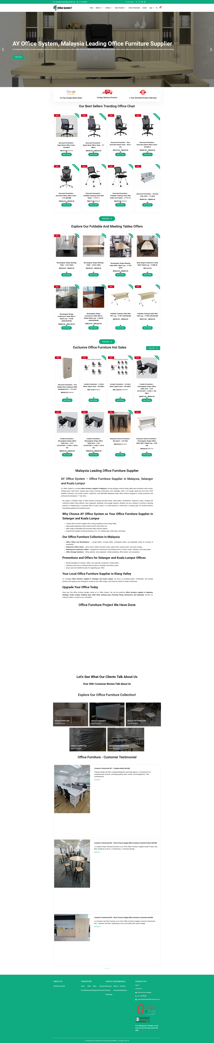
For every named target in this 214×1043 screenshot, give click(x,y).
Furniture (107, 8)
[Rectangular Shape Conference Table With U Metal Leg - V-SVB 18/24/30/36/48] (66, 297)
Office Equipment (98, 655)
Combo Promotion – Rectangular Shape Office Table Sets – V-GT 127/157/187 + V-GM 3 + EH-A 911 (93, 443)
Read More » (97, 713)
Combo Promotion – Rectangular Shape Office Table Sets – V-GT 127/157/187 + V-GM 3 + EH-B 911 (67, 443)
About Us (98, 8)
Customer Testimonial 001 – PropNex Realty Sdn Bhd (112, 702)
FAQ (54, 994)
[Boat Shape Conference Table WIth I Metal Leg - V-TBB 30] (147, 246)
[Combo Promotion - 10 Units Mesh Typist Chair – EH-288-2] (120, 368)
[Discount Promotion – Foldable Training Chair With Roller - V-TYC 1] (93, 177)
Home (91, 8)
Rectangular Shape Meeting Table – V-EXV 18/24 (93, 264)
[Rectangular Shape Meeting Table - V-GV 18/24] (66, 246)
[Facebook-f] (137, 2)
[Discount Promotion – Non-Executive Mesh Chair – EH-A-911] (120, 126)
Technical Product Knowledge (115, 986)
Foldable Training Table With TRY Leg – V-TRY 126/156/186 (120, 315)
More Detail (66, 154)
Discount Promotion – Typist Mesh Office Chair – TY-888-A (93, 145)
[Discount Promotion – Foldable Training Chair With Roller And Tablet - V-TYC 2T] (120, 177)
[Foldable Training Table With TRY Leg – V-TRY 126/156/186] (120, 297)
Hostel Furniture (79, 680)
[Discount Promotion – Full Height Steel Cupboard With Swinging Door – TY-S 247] (67, 368)
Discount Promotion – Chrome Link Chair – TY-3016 (147, 195)
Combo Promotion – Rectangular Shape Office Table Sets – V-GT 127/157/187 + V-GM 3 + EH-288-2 (147, 388)
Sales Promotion (119, 8)
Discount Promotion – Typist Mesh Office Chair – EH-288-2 (66, 145)
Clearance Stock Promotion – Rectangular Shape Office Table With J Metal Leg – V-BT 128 (146, 442)
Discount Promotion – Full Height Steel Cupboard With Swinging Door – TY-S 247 (67, 387)
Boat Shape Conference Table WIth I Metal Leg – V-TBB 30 (147, 264)
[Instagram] (139, 2)
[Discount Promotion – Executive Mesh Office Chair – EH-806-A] (147, 126)
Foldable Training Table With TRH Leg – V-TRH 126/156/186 (147, 315)
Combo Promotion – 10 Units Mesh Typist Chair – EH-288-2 (120, 385)
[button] (3, 49)
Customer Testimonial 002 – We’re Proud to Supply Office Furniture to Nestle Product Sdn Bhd (125, 728)
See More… (84, 496)
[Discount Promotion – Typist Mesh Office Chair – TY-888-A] (93, 126)
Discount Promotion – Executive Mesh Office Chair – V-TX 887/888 (66, 196)
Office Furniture (85, 990)
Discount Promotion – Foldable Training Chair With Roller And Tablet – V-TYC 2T (120, 196)
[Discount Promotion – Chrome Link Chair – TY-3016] (147, 177)
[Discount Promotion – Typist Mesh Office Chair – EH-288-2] (66, 126)
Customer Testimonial (112, 994)
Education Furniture (136, 655)
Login (150, 8)
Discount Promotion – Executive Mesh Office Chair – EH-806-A (147, 145)
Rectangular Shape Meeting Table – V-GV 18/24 (66, 264)
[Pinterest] (145, 2)
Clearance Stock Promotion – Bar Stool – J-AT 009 (120, 440)
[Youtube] (142, 2)
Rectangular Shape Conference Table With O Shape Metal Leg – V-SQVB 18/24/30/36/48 (93, 317)
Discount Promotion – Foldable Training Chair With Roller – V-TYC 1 (93, 196)
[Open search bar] (157, 8)
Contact (144, 8)
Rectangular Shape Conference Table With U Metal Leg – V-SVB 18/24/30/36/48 (66, 317)
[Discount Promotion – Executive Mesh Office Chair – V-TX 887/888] (66, 177)
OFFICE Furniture (62, 655)
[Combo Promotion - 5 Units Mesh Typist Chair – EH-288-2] (93, 368)
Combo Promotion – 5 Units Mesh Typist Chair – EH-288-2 (93, 385)
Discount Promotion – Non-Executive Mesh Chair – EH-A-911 (120, 145)
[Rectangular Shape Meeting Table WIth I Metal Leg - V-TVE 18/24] (120, 246)
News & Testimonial (134, 8)
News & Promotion (111, 990)
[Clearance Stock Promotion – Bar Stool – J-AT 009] (120, 422)
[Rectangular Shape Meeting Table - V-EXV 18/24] (93, 246)
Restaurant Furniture (119, 680)
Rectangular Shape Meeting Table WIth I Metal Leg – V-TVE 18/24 (120, 265)
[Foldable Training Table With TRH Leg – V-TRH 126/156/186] (147, 297)
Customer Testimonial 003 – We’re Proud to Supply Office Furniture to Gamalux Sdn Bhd (123, 754)
